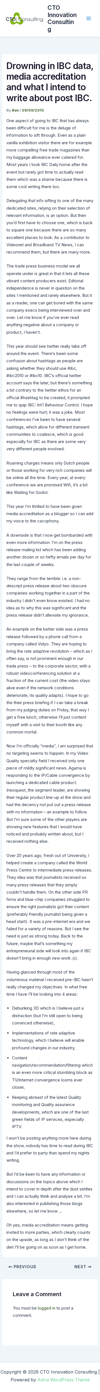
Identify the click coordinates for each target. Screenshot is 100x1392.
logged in (46, 1308)
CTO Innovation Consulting (62, 18)
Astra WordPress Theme (64, 1379)
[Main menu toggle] (89, 19)
